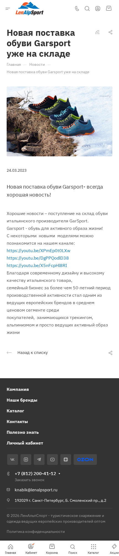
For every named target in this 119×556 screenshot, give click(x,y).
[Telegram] (39, 459)
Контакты (17, 421)
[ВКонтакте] (12, 459)
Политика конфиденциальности (36, 531)
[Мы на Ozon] (85, 459)
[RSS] (97, 31)
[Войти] (97, 8)
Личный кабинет (25, 443)
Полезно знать (23, 432)
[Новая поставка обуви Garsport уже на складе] (59, 121)
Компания (18, 389)
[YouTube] (52, 459)
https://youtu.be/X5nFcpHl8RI (37, 265)
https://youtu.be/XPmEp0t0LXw (38, 250)
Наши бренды (22, 400)
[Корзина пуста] (109, 8)
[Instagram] (25, 459)
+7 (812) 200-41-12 (35, 473)
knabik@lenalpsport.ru (36, 489)
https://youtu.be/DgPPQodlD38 (38, 258)
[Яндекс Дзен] (65, 459)
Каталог (15, 410)
